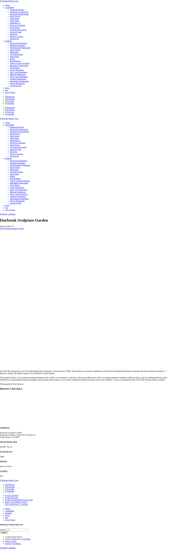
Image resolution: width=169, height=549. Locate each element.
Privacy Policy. (11, 541)
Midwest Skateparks (18, 75)
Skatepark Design (17, 10)
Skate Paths (14, 21)
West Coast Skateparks (19, 77)
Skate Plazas (15, 28)
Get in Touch (10, 92)
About (7, 5)
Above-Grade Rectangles (20, 63)
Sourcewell (14, 39)
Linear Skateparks (17, 70)
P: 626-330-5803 (11, 495)
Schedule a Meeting (7, 214)
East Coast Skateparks (18, 72)
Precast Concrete (16, 37)
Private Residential (17, 83)
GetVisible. (26, 539)
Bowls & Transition (17, 25)
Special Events (15, 32)
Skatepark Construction (19, 12)
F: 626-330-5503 (11, 498)
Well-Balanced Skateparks (20, 48)
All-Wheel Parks (16, 54)
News (7, 88)
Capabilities (9, 7)
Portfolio (8, 41)
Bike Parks (14, 52)
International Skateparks (19, 81)
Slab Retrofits (15, 61)
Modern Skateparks (17, 45)
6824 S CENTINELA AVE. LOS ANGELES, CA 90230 (16, 503)
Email (2, 530)
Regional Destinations (18, 43)
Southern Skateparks (18, 79)
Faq (6, 90)
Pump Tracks (15, 16)
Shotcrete (13, 34)
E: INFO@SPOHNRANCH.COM (19, 500)
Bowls (12, 59)
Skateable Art (15, 23)
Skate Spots (14, 19)
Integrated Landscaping (19, 66)
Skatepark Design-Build (19, 14)
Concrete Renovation (18, 30)
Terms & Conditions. (13, 544)
